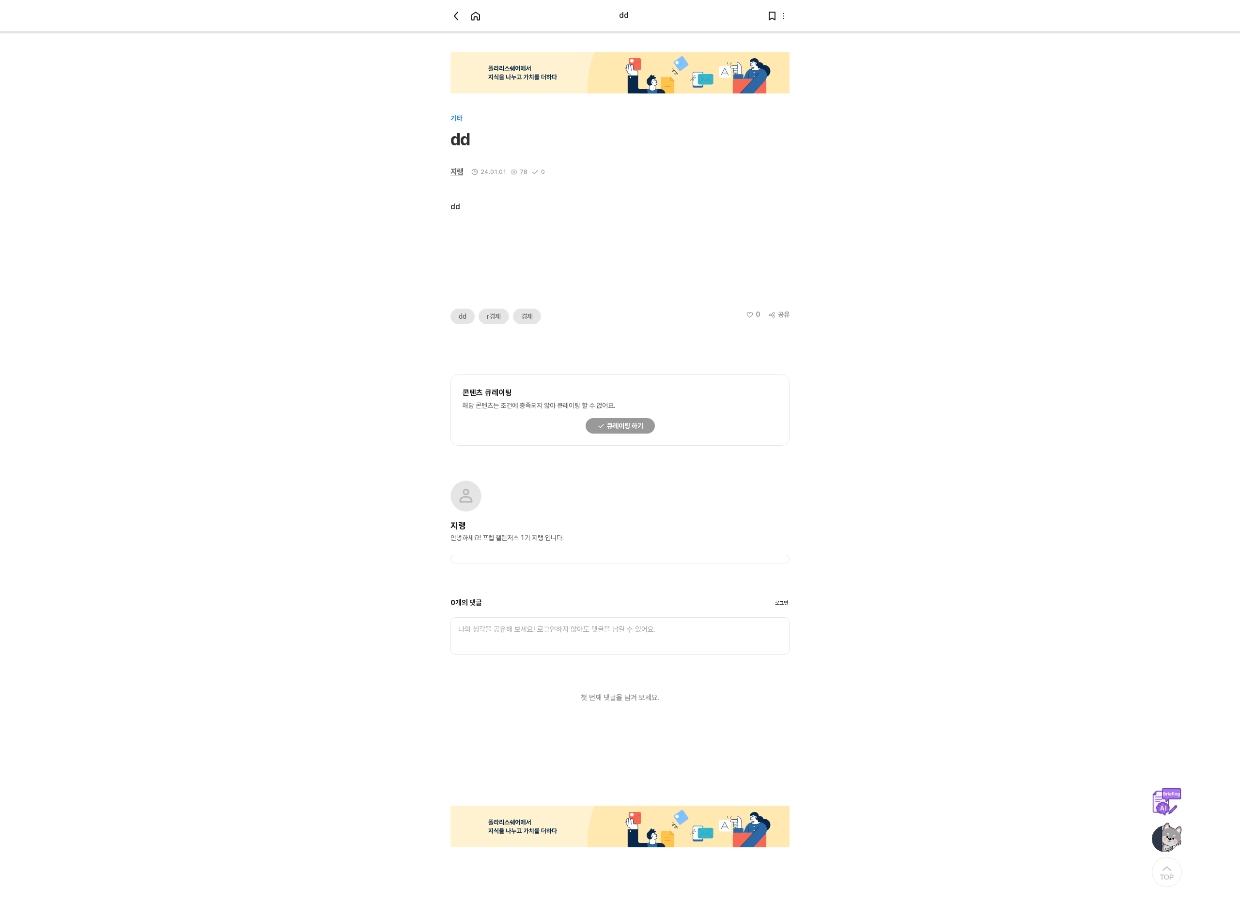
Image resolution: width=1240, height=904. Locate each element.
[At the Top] (1167, 872)
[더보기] (784, 16)
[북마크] (772, 16)
